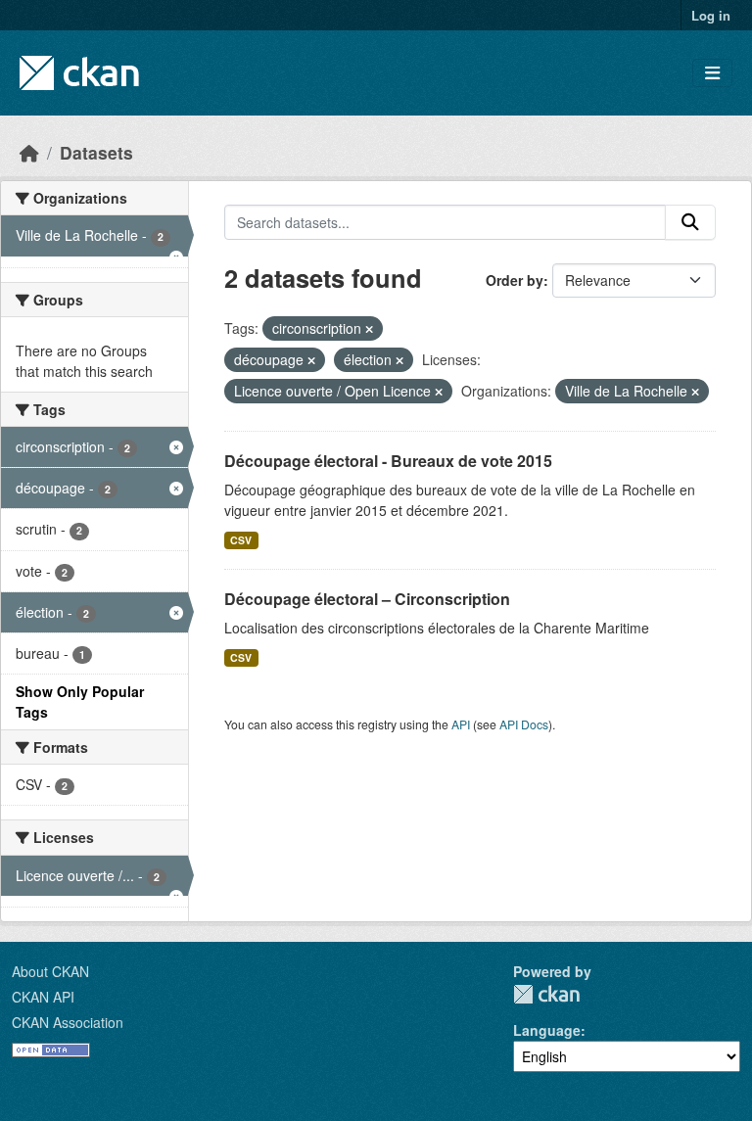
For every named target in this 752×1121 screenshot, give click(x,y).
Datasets (96, 152)
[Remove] (369, 329)
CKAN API (43, 996)
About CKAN (50, 971)
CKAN (546, 994)
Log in (710, 15)
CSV (241, 540)
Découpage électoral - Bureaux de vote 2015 (388, 460)
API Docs (523, 724)
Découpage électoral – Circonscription (367, 598)
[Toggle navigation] (712, 73)
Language (547, 1030)
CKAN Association (67, 1022)
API (460, 724)
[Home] (29, 152)
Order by (514, 280)
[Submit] (690, 222)
